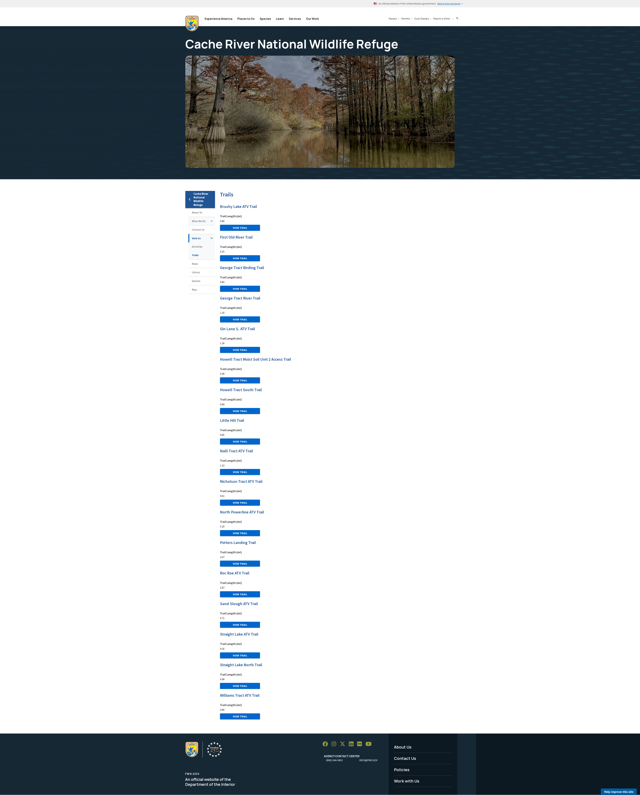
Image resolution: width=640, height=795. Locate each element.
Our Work (312, 19)
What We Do (199, 221)
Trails (195, 255)
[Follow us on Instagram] (335, 744)
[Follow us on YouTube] (370, 744)
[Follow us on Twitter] (344, 744)
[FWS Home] (192, 24)
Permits (405, 18)
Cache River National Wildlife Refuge (201, 199)
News (195, 263)
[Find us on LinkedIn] (352, 744)
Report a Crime (441, 18)
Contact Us (198, 229)
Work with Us (406, 781)
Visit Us (196, 238)
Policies (402, 769)
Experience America (218, 19)
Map (194, 289)
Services (295, 19)
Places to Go (246, 19)
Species (265, 19)
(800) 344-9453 (334, 760)
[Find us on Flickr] (360, 744)
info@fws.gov (368, 760)
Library (196, 272)
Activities (197, 246)
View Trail (240, 227)
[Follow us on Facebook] (326, 744)
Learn (280, 19)
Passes (393, 18)
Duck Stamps (421, 18)
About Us (197, 212)
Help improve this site (618, 792)
